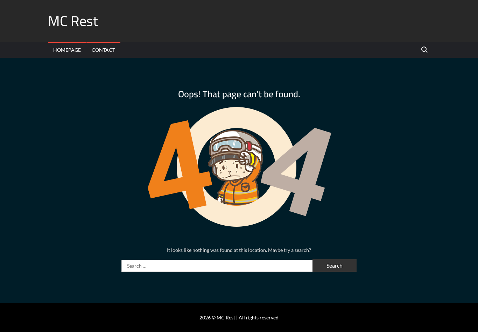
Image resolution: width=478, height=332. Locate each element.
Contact (103, 50)
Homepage (67, 50)
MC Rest (73, 21)
